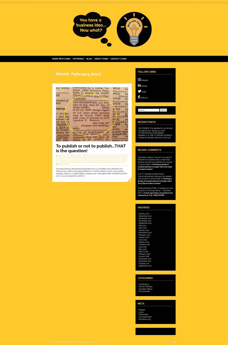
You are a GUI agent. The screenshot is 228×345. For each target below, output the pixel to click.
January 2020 (144, 237)
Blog (89, 59)
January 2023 (144, 214)
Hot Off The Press (145, 287)
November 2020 (145, 233)
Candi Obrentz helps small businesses (107, 158)
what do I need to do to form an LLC (113, 162)
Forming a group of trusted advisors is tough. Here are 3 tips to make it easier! (155, 166)
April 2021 (143, 228)
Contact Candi (118, 59)
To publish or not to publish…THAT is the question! (91, 148)
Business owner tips (87, 158)
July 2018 (142, 247)
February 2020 (144, 235)
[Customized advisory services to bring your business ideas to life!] (114, 29)
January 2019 (144, 242)
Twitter (143, 92)
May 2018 (142, 249)
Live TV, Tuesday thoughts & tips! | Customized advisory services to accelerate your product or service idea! (154, 176)
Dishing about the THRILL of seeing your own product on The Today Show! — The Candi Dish (155, 190)
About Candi (101, 59)
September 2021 (145, 223)
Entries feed (143, 314)
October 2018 (144, 244)
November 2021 (145, 221)
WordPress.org (145, 319)
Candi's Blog (77, 156)
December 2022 (145, 216)
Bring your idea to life (73, 158)
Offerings (78, 59)
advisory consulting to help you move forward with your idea (104, 156)
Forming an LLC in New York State (70, 160)
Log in (141, 312)
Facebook (144, 98)
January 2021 (144, 230)
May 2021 (142, 225)
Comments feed (145, 317)
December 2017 (145, 259)
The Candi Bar (144, 291)
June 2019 (143, 240)
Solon (87, 342)
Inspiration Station (145, 289)
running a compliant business (91, 162)
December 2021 (145, 218)
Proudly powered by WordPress (64, 342)
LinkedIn (144, 86)
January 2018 (144, 256)
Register (142, 310)
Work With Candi (61, 59)
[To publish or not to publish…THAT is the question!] (92, 114)
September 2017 (145, 266)
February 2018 (144, 254)
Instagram (144, 80)
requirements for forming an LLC (70, 162)
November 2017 (145, 261)
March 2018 (143, 252)
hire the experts (87, 160)
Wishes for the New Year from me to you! (155, 138)
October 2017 (144, 263)
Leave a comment (63, 164)
